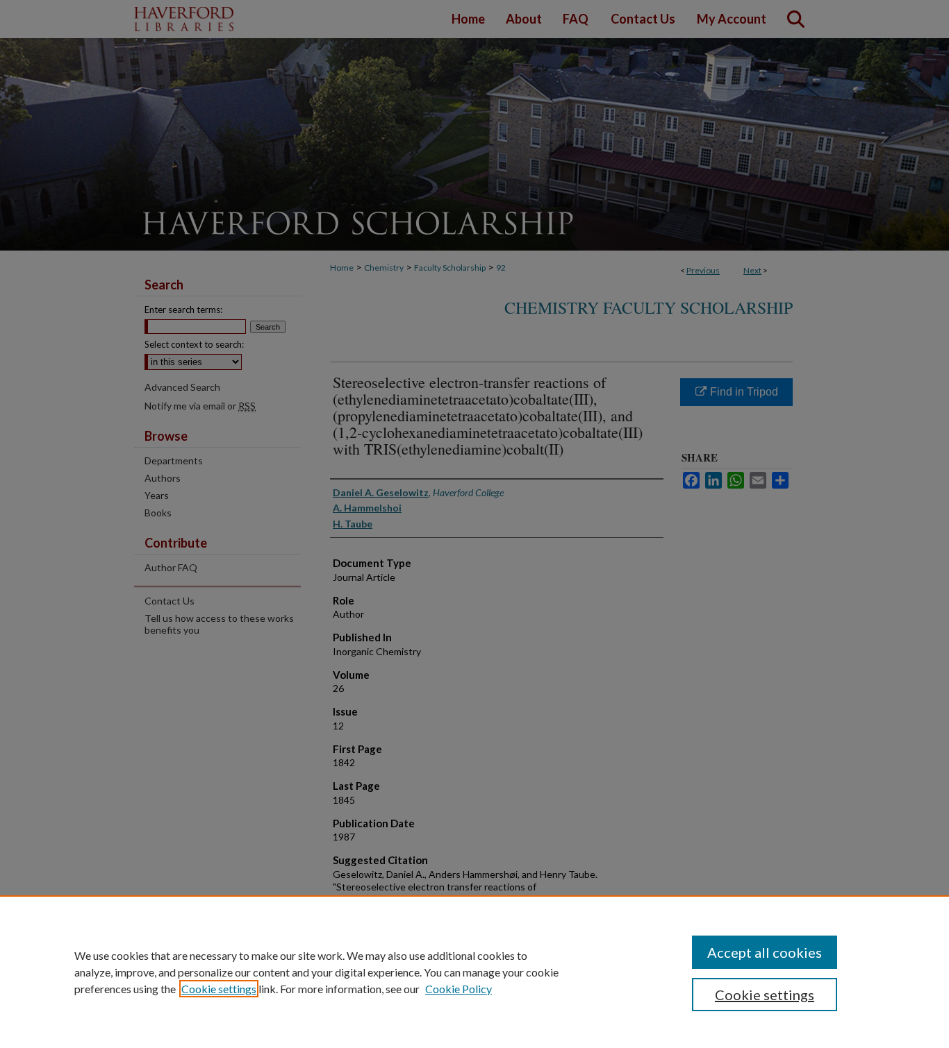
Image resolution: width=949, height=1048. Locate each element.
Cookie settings (218, 988)
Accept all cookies (764, 952)
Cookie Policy (458, 988)
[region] (474, 971)
